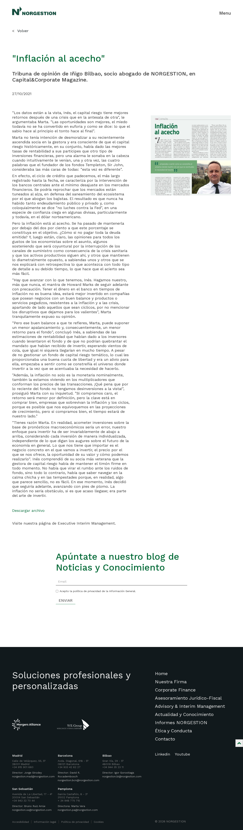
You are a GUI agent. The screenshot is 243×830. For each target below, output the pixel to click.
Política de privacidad (75, 821)
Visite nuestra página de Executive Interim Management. (64, 523)
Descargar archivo (28, 510)
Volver (22, 31)
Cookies (99, 821)
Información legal (45, 821)
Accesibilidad (20, 821)
